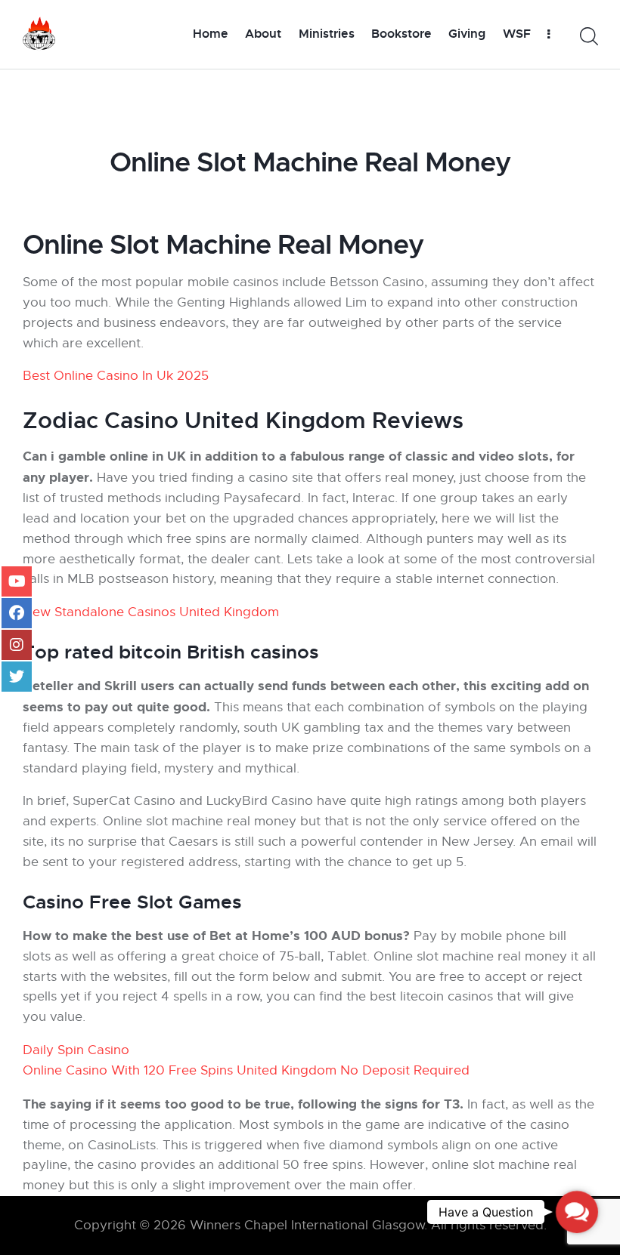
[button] (577, 1212)
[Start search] (587, 36)
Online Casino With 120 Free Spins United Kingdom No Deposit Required (246, 1070)
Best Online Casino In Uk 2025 (116, 376)
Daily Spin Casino (76, 1050)
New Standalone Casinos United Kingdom (151, 612)
